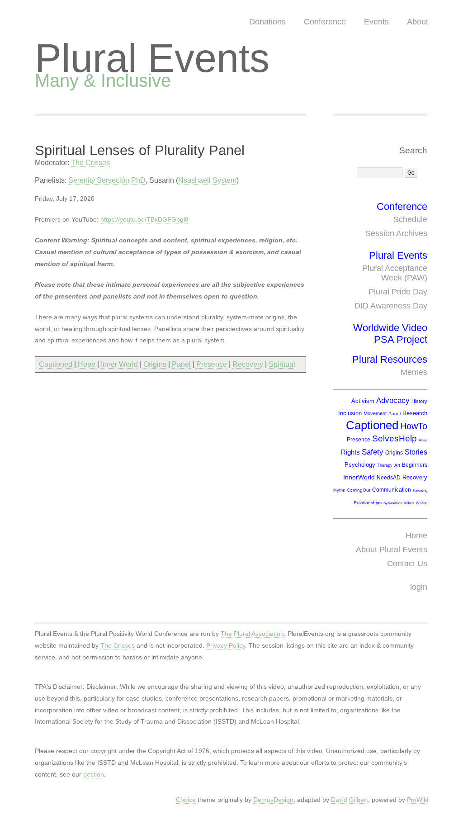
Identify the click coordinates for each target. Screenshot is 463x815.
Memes (414, 372)
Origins (154, 364)
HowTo (413, 426)
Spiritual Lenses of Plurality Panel (140, 150)
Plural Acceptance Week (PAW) (394, 273)
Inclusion (350, 413)
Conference (325, 21)
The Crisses (90, 162)
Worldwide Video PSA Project (390, 333)
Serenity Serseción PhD (107, 180)
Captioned (55, 364)
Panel (181, 364)
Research (414, 413)
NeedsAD (389, 477)
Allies (423, 440)
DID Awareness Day (390, 305)
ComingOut (358, 490)
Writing (421, 503)
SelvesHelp (394, 438)
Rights (350, 452)
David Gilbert (349, 799)
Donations (267, 21)
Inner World (119, 364)
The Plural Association (252, 633)
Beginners (414, 465)
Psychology (360, 464)
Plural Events (152, 58)
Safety (372, 452)
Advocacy (393, 400)
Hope (86, 364)
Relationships (368, 502)
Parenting (420, 490)
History (419, 401)
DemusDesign (273, 799)
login (418, 587)
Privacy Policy (225, 645)
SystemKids (392, 503)
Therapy (384, 465)
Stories (416, 452)
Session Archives (396, 233)
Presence (211, 364)
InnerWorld (359, 477)
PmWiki (417, 799)
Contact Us (407, 563)
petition (93, 774)
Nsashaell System (207, 180)
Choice (186, 799)
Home (416, 535)
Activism (362, 401)
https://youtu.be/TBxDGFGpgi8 (144, 219)
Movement (375, 413)
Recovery (247, 364)
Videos (409, 503)
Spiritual (282, 364)
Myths (339, 490)
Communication (391, 490)
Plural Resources (389, 359)
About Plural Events (391, 549)
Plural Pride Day (398, 291)
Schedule (410, 219)
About (417, 21)
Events (376, 21)
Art (397, 465)
